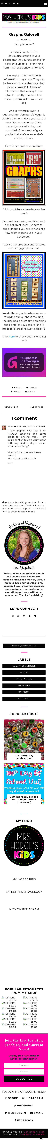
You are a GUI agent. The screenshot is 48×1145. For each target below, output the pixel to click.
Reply (10, 463)
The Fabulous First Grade (22, 458)
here (12, 336)
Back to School (24, 666)
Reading (24, 685)
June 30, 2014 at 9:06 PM (31, 426)
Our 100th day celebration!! (24, 757)
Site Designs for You (33, 1134)
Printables (24, 679)
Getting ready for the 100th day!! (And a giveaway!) (24, 800)
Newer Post (11, 407)
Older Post (36, 407)
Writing (24, 698)
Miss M (12, 426)
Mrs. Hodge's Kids (34, 1132)
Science (24, 692)
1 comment (24, 39)
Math (24, 672)
